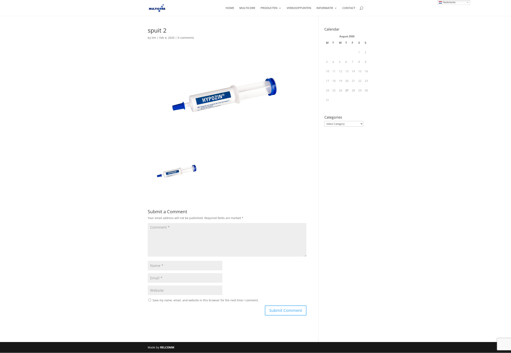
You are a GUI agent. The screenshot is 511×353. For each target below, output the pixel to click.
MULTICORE (247, 8)
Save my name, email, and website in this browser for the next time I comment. (206, 300)
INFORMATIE (324, 8)
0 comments (186, 38)
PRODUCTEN (268, 8)
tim (154, 38)
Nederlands (449, 2)
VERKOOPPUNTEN (299, 8)
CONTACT (348, 8)
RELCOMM (167, 347)
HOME (230, 8)
